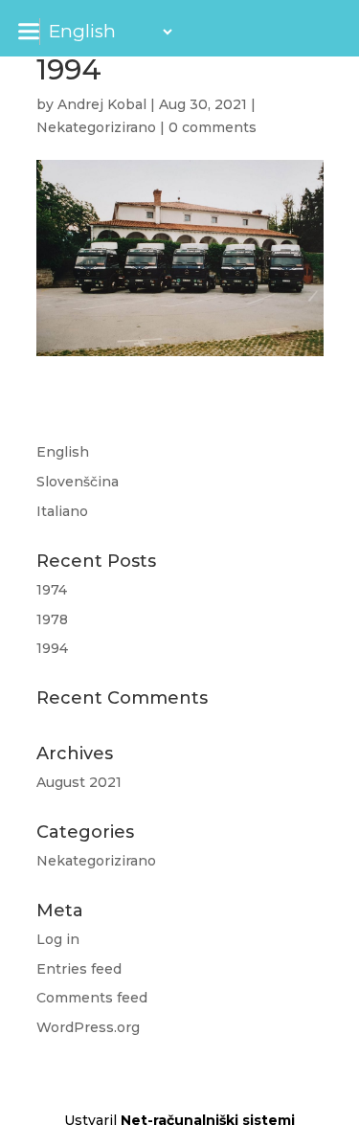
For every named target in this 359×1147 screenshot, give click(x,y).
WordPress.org (88, 1027)
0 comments (212, 127)
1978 (52, 619)
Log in (57, 939)
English (62, 452)
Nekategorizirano (96, 127)
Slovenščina (77, 481)
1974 (51, 589)
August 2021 (79, 782)
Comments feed (91, 997)
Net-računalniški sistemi (208, 1120)
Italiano (62, 511)
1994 (52, 648)
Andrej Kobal (101, 104)
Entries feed (79, 969)
